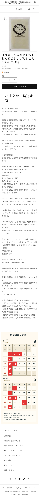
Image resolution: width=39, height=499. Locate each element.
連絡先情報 (25, 494)
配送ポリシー (16, 494)
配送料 (7, 68)
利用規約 (7, 460)
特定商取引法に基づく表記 (13, 446)
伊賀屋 (9, 488)
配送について (9, 465)
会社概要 (7, 436)
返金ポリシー (25, 491)
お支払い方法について (12, 441)
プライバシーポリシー (12, 455)
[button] (4, 9)
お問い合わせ (9, 470)
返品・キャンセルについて (13, 450)
